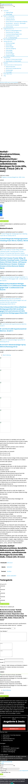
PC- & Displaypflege (11, 38)
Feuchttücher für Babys (12, 32)
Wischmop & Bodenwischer (13, 68)
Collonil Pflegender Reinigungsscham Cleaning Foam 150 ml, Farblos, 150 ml (14, 240)
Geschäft (4, 82)
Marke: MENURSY (11, 576)
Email (2, 662)
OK (12, 783)
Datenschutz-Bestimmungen (11, 748)
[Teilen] (14, 215)
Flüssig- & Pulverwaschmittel (14, 59)
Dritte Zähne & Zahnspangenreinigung (16, 21)
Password (2, 770)
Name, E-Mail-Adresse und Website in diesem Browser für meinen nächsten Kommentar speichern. (13, 667)
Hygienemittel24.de (9, 756)
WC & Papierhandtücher (10, 39)
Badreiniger (9, 45)
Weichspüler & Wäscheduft (13, 61)
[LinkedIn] (14, 213)
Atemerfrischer (10, 18)
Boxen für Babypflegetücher (14, 30)
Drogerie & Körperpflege (12, 82)
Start (1, 82)
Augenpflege (9, 12)
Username (3, 769)
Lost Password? (23, 770)
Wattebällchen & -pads (12, 36)
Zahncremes (9, 27)
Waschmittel (7, 57)
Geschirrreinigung (11, 48)
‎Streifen (9, 571)
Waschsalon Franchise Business (12, 735)
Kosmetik (6, 10)
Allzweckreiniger (10, 43)
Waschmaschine (10, 66)
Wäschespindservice (9, 739)
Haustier (6, 63)
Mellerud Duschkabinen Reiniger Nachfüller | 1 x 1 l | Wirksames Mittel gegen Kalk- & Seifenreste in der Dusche (13, 287)
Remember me (5, 772)
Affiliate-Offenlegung (9, 751)
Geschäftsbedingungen (9, 750)
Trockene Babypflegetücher (14, 34)
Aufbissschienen (10, 20)
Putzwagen (9, 72)
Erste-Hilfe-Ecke (8, 74)
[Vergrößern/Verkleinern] (0, 776)
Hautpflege (9, 14)
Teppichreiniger (10, 55)
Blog (5, 75)
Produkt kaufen (4, 221)
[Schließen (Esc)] (4, 776)
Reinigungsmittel (8, 41)
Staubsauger (9, 70)
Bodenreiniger (10, 47)
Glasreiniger (9, 50)
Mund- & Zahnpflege (9, 16)
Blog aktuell (6, 737)
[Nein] (13, 783)
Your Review (4, 631)
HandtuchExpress (8, 740)
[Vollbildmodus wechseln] (2, 776)
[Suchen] (14, 6)
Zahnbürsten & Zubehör (12, 25)
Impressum (6, 746)
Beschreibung (7, 355)
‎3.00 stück (10, 563)
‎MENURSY (9, 567)
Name (2, 659)
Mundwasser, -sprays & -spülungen (16, 23)
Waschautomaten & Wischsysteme (13, 65)
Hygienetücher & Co (9, 29)
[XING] (14, 210)
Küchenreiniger (10, 54)
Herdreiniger (9, 52)
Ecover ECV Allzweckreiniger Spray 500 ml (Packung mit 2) (13, 346)
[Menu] (0, 78)
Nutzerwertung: (4, 628)
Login (1, 774)
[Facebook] (14, 206)
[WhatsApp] (14, 208)
